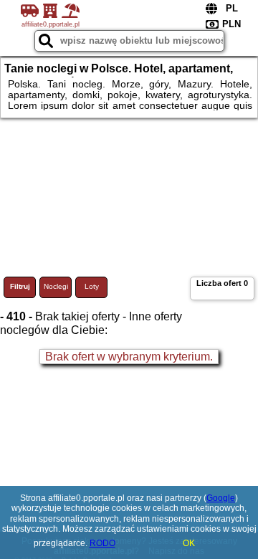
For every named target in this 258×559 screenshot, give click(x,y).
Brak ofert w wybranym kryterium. (129, 356)
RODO (102, 543)
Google (220, 498)
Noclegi (56, 286)
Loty (92, 286)
